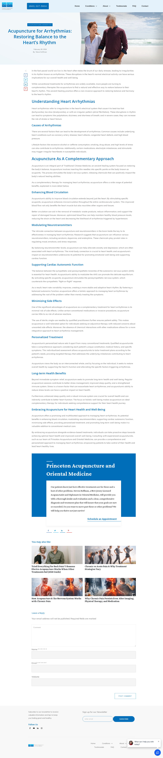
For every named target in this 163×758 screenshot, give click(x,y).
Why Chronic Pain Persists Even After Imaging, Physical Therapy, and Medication (110, 591)
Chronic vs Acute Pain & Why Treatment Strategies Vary (110, 561)
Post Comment (125, 696)
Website (35, 677)
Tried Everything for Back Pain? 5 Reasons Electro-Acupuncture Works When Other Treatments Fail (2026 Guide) (57, 561)
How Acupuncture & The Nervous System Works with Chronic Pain (57, 591)
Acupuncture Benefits (40, 24)
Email (39, 663)
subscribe (123, 719)
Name (39, 649)
